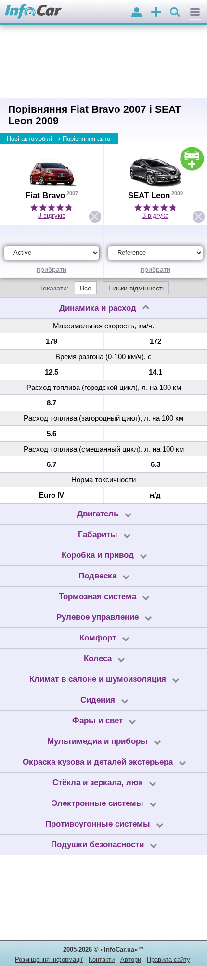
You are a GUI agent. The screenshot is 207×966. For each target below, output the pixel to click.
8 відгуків (51, 215)
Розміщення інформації (49, 959)
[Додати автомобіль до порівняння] (192, 158)
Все (85, 288)
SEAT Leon (149, 195)
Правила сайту (168, 959)
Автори (130, 959)
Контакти (102, 959)
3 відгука (155, 215)
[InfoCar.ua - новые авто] (33, 12)
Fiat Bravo (45, 195)
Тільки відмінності (136, 288)
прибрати (51, 269)
